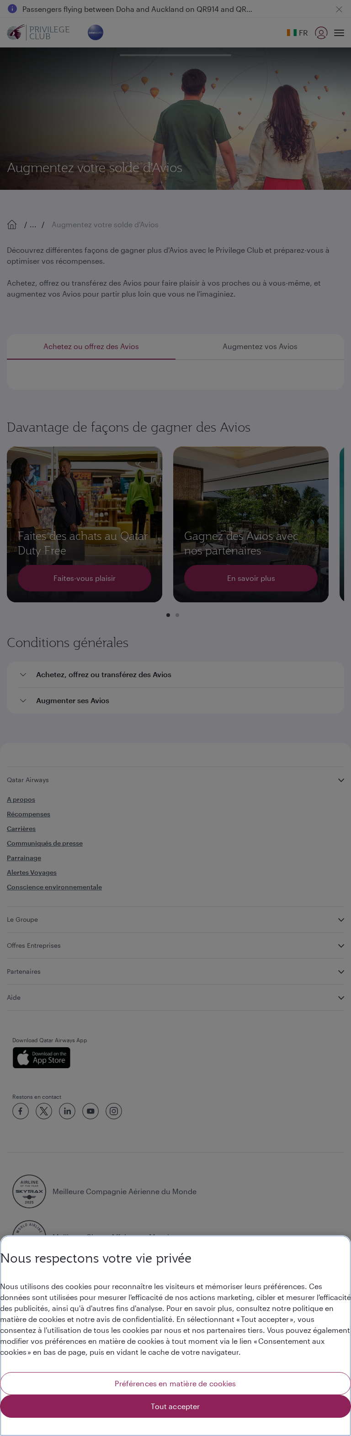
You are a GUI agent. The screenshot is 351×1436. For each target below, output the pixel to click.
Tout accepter (175, 1406)
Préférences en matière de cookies (175, 1383)
